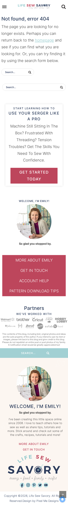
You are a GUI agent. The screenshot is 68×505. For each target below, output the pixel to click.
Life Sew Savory (34, 6)
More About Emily (34, 260)
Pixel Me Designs (47, 501)
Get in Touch (34, 270)
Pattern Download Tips (34, 291)
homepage (44, 40)
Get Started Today (34, 175)
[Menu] (4, 7)
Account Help (34, 281)
